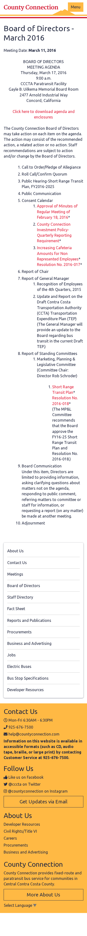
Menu (75, 7)
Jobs (11, 655)
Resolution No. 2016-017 (58, 264)
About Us (15, 551)
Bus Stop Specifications (28, 678)
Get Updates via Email (43, 801)
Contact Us (17, 562)
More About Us (43, 894)
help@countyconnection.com (33, 734)
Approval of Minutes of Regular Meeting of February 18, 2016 (57, 211)
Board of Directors (23, 585)
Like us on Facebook (26, 777)
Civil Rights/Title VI (20, 831)
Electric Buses (19, 666)
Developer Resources (25, 690)
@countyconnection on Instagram (38, 791)
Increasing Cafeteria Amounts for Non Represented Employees (58, 253)
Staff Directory (20, 597)
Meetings (15, 574)
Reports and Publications (29, 620)
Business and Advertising (29, 643)
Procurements (19, 632)
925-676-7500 (20, 727)
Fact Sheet (16, 608)
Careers (10, 838)
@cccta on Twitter (24, 784)
